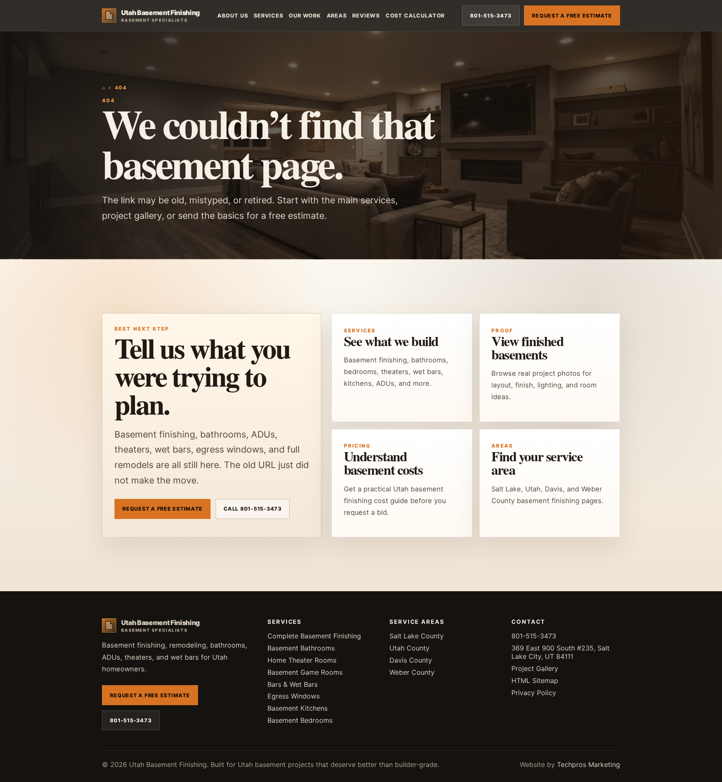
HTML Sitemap (534, 680)
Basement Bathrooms (301, 648)
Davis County (410, 660)
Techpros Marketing (588, 764)
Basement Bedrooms (300, 720)
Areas (337, 16)
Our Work (305, 16)
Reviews (366, 16)
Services (268, 16)
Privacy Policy (533, 692)
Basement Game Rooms (305, 672)
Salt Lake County (416, 636)
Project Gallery (534, 668)
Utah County (409, 648)
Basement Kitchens (297, 708)
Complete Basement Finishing (314, 636)
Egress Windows (293, 696)
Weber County (412, 672)
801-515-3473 (490, 16)
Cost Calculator (415, 16)
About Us (232, 16)
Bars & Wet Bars (292, 684)
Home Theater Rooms (301, 660)
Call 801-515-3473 (253, 509)
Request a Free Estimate (572, 16)
